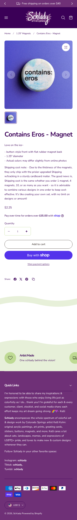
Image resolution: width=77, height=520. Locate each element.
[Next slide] (66, 75)
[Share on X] (21, 279)
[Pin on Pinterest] (26, 279)
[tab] (10, 118)
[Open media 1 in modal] (66, 47)
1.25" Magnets (23, 33)
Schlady (17, 513)
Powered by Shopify (32, 513)
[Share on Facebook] (15, 279)
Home (7, 33)
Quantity (9, 223)
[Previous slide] (11, 75)
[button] (6, 17)
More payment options (39, 264)
